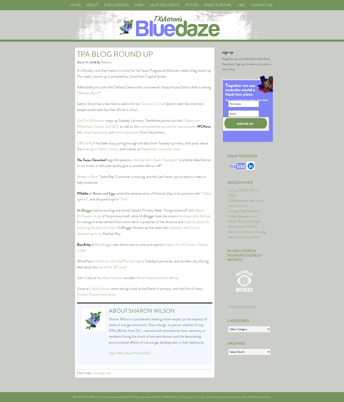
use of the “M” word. (112, 267)
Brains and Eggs (104, 193)
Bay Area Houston (110, 277)
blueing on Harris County (100, 149)
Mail (112, 353)
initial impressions (95, 132)
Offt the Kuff (86, 143)
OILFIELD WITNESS (242, 307)
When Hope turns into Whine (157, 277)
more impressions (127, 132)
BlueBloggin (103, 244)
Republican (149, 149)
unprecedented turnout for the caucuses (167, 126)
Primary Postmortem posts (96, 294)
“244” (123, 199)
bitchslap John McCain (195, 216)
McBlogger (84, 210)
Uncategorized (102, 373)
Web (120, 353)
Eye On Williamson (91, 120)
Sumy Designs (199, 397)
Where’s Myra (88, 93)
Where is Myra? (88, 176)
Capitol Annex (100, 288)
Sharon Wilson (152, 311)
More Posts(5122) (137, 353)
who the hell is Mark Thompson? (155, 160)
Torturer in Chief (153, 103)
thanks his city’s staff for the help (118, 261)
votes (176, 149)
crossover (164, 149)
